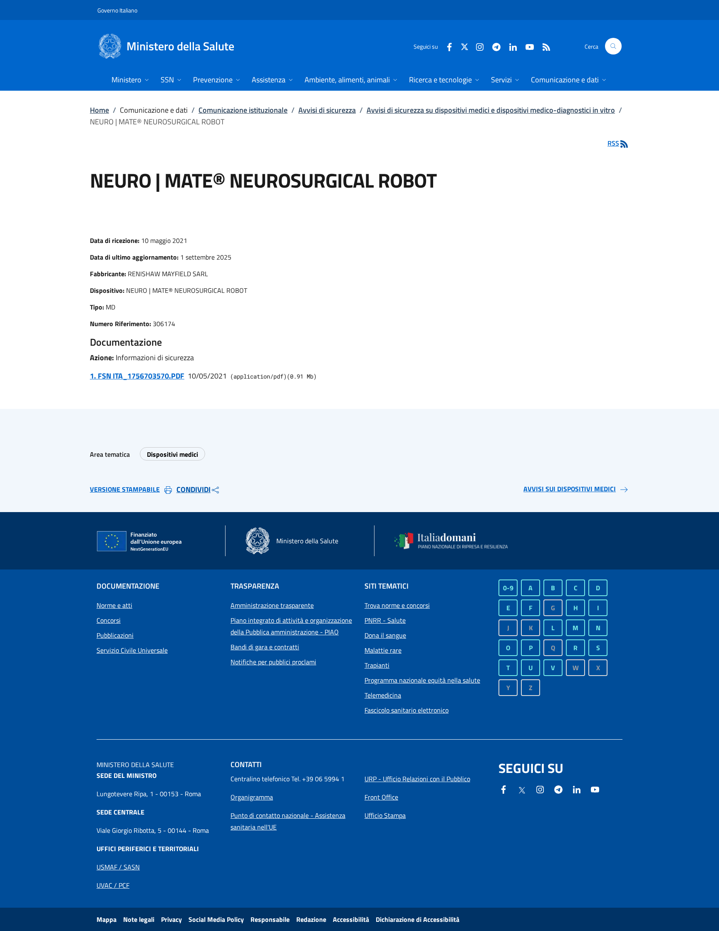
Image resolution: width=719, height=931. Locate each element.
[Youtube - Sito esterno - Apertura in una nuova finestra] (526, 46)
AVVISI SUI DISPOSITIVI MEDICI (569, 489)
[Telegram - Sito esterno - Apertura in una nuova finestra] (558, 789)
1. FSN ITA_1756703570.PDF (137, 375)
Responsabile (270, 919)
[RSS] (543, 46)
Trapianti (376, 665)
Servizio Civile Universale (132, 650)
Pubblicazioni (115, 635)
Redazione (311, 919)
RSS (613, 143)
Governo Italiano (117, 10)
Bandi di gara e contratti (265, 647)
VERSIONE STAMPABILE (125, 489)
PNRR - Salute (385, 620)
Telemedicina (382, 695)
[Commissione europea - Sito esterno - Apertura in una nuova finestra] (140, 541)
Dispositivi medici (172, 454)
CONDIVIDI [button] (193, 489)
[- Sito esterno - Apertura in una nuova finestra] (595, 789)
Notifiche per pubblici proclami (273, 662)
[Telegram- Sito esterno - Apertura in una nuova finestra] (493, 46)
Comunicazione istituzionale (243, 110)
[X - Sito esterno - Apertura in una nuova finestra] (464, 46)
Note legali (138, 919)
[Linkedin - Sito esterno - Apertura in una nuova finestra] (509, 46)
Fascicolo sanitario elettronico (406, 710)
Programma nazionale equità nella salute (422, 680)
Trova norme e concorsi (397, 605)
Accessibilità (351, 919)
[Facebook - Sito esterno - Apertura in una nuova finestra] (446, 46)
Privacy (171, 919)
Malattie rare (383, 650)
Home (99, 110)
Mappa (107, 919)
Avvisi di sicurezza (327, 110)
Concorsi (109, 620)
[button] (613, 46)
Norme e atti (114, 605)
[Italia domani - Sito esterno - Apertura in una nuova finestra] (456, 540)
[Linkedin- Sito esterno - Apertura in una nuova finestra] (577, 789)
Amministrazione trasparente (272, 605)
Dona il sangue (385, 635)
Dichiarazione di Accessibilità (417, 919)
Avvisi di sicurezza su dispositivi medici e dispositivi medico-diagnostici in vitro (491, 110)
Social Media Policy (216, 919)
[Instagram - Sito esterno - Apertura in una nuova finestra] (476, 46)
